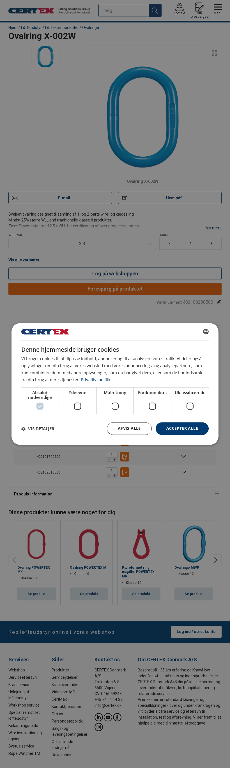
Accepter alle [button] (182, 428)
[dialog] (115, 384)
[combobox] (206, 331)
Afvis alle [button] (129, 428)
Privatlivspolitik (96, 379)
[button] (37, 429)
